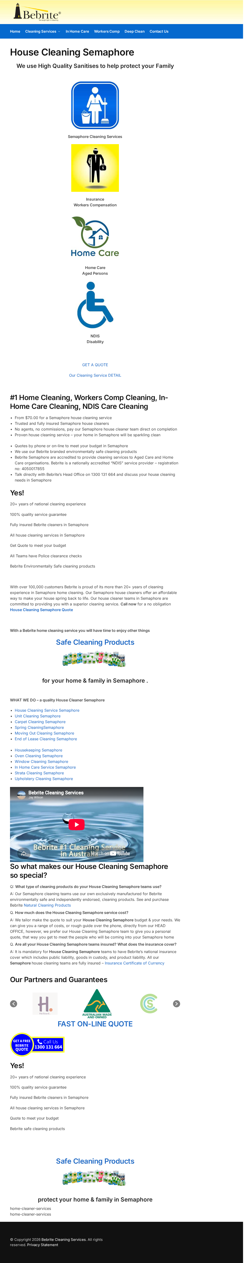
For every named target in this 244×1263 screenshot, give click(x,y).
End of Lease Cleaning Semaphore (46, 738)
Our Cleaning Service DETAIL (95, 375)
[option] (43, 1004)
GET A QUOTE (95, 364)
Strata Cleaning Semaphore (39, 773)
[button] (13, 1003)
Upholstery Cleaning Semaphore (44, 778)
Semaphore (53, 727)
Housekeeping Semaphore (38, 750)
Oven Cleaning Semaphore (39, 755)
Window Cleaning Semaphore (41, 761)
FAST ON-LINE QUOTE (95, 1024)
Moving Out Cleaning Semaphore (44, 733)
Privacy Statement (42, 1245)
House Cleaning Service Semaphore (47, 710)
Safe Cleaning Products (95, 642)
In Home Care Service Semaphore (45, 767)
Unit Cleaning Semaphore (38, 716)
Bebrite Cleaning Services (63, 1239)
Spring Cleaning (29, 727)
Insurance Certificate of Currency (134, 963)
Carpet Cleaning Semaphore (40, 721)
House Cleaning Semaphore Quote (41, 609)
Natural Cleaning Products (47, 905)
